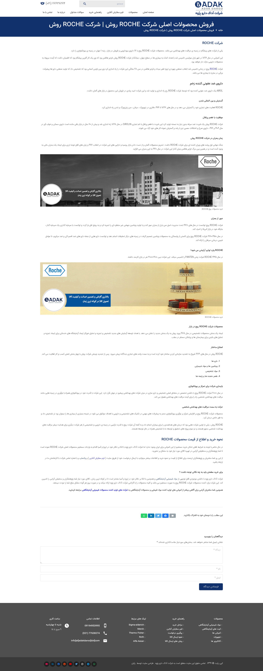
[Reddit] (64, 664)
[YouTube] (70, 664)
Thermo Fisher (136, 633)
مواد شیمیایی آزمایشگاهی (166, 479)
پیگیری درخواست (175, 633)
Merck (140, 629)
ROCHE (213, 69)
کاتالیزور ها (216, 641)
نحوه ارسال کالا (176, 637)
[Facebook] (58, 664)
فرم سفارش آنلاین (97, 458)
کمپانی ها (216, 633)
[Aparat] (46, 664)
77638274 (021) (55, 3)
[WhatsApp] (94, 664)
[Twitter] (76, 664)
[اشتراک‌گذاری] (165, 516)
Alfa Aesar (138, 641)
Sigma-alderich (136, 625)
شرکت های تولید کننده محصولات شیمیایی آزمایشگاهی (105, 490)
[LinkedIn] (52, 664)
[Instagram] (82, 664)
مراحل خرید (177, 625)
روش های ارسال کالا (173, 641)
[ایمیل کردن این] (172, 516)
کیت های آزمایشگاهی (211, 629)
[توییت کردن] (158, 516)
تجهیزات (217, 637)
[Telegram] (88, 664)
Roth (141, 637)
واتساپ (83, 458)
